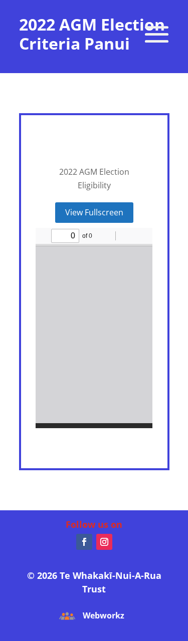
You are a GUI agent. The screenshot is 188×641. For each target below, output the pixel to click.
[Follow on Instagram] (104, 542)
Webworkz (103, 615)
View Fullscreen (94, 212)
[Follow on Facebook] (84, 542)
